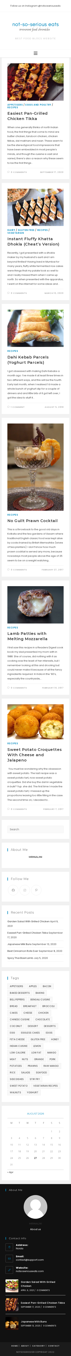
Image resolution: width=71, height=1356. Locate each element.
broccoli (48, 1006)
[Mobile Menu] (35, 53)
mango (51, 1052)
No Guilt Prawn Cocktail (32, 520)
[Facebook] (13, 890)
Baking (40, 992)
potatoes (16, 1065)
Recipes (12, 107)
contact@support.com (30, 1260)
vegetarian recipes (45, 1085)
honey (55, 1039)
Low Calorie (17, 1052)
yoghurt (32, 1092)
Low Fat (36, 1052)
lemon (37, 1046)
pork (53, 1059)
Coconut (16, 1026)
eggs (49, 1032)
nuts (25, 1059)
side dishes (17, 1079)
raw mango (51, 1065)
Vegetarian (15, 232)
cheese (27, 1012)
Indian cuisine (18, 1046)
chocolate (42, 1019)
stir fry (35, 1079)
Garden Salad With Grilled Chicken (28, 921)
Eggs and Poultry (38, 104)
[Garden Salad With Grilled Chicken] (11, 1285)
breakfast (30, 1006)
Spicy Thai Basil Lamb (20, 958)
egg (12, 1032)
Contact (54, 1345)
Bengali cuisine (40, 999)
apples (33, 986)
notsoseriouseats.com (30, 1271)
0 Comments (19, 172)
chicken (43, 1012)
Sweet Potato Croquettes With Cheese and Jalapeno (34, 754)
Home (14, 1345)
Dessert (33, 1026)
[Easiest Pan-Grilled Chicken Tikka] (11, 1304)
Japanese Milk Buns (19, 944)
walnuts (15, 1092)
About (25, 1345)
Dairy (11, 230)
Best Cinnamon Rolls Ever (22, 951)
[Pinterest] (36, 890)
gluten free (38, 1039)
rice (12, 1072)
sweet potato (18, 1085)
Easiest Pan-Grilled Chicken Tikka (27, 933)
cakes (14, 1012)
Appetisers (15, 104)
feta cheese (17, 1039)
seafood (41, 1072)
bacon (47, 986)
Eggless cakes (30, 1032)
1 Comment (18, 407)
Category (38, 1345)
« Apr (10, 1172)
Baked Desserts (20, 992)
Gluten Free (26, 230)
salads (25, 1072)
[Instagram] (25, 890)
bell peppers (17, 999)
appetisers (16, 986)
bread (13, 1006)
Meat (13, 1059)
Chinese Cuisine (20, 1019)
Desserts (50, 1026)
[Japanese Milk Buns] (11, 1323)
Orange (39, 1059)
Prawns (33, 1065)
